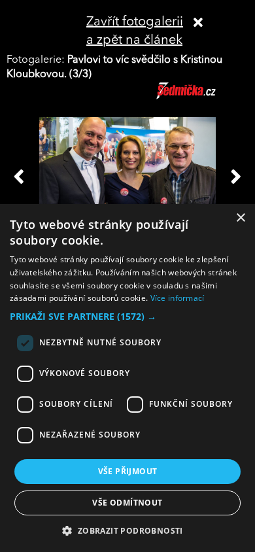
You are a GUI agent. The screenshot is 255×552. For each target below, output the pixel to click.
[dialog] (127, 378)
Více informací (177, 297)
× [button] (240, 218)
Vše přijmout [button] (128, 471)
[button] (127, 316)
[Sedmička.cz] (202, 97)
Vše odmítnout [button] (127, 502)
